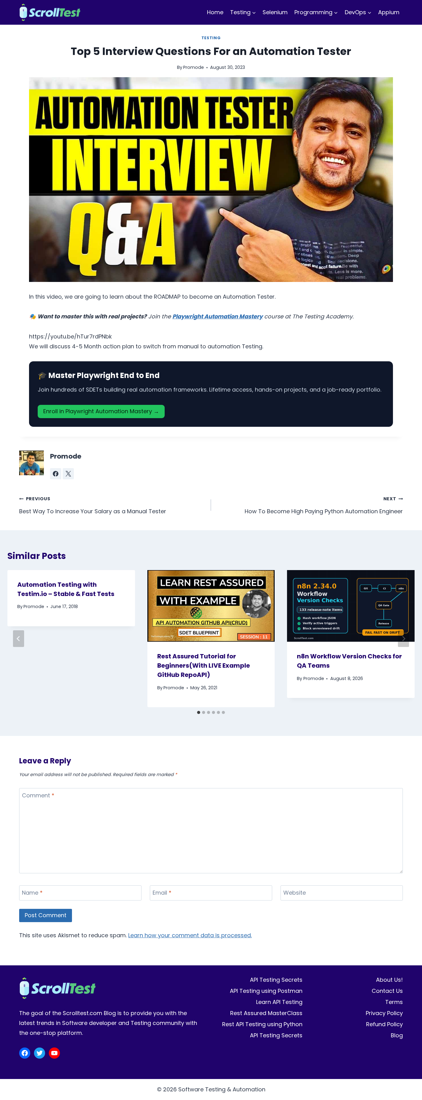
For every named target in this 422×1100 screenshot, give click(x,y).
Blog (397, 1035)
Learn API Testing (279, 1002)
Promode (193, 67)
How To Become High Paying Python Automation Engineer (324, 505)
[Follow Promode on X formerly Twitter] (68, 473)
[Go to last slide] (18, 638)
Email (162, 892)
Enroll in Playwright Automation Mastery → (101, 411)
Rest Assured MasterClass (266, 1013)
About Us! (389, 980)
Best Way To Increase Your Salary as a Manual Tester (92, 505)
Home (215, 12)
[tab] (198, 712)
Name (32, 892)
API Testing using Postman (266, 991)
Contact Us (387, 991)
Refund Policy (384, 1024)
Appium (388, 12)
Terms (394, 1002)
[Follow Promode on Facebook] (55, 473)
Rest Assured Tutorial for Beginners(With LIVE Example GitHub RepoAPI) (203, 665)
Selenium (275, 12)
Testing (211, 37)
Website (294, 892)
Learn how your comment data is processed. (190, 935)
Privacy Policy (384, 1013)
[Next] (403, 638)
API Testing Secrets (276, 980)
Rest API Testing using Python (262, 1024)
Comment (38, 795)
